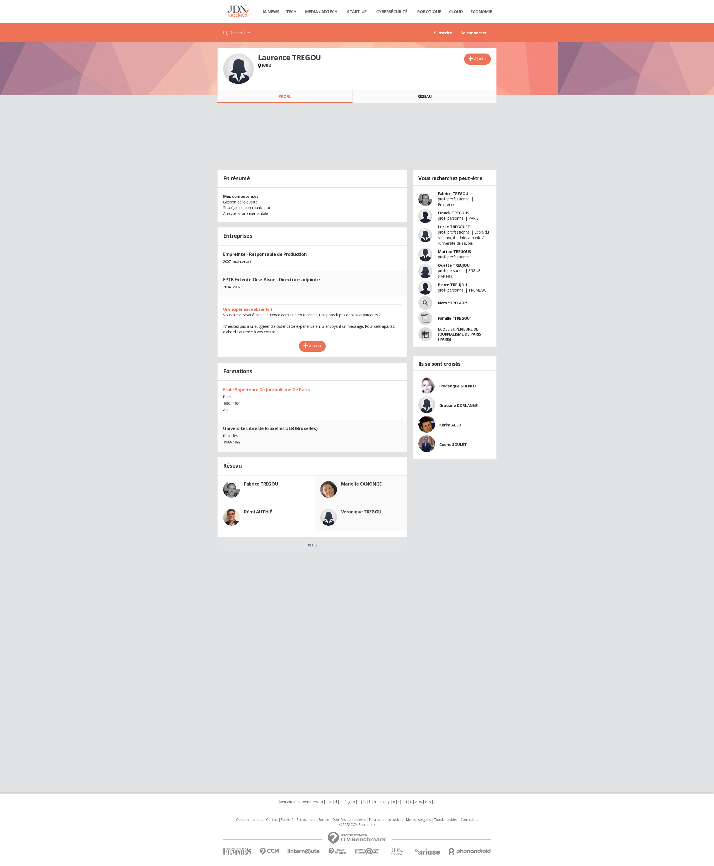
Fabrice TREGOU (261, 484)
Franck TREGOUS (453, 212)
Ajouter (480, 58)
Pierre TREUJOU (452, 284)
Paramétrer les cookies (386, 820)
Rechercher (240, 32)
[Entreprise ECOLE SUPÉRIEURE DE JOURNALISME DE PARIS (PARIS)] (425, 334)
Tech (291, 11)
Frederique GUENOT (458, 386)
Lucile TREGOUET (454, 226)
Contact (272, 820)
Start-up (357, 11)
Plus (312, 544)
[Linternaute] (304, 851)
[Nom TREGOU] (425, 303)
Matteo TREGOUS (454, 251)
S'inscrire (443, 32)
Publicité (287, 820)
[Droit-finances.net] (337, 851)
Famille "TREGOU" (454, 318)
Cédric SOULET (453, 444)
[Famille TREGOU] (425, 318)
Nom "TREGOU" (452, 302)
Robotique (429, 11)
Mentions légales (418, 820)
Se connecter (473, 32)
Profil (285, 96)
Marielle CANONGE (361, 484)
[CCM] (269, 851)
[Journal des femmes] (237, 851)
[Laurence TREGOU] (238, 69)
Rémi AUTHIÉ (258, 512)
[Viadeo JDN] (397, 851)
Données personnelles (349, 820)
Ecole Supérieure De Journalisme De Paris (266, 390)
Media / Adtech (321, 11)
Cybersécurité (391, 11)
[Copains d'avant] (367, 851)
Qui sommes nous (249, 820)
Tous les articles (445, 820)
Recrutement (305, 820)
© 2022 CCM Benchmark (357, 825)
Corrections (469, 820)
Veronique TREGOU (361, 512)
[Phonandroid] (470, 851)
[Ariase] (427, 851)
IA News (271, 11)
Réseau (424, 96)
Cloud (456, 11)
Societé (324, 820)
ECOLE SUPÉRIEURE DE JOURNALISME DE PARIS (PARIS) (459, 334)
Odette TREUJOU (453, 265)
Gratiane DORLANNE (458, 405)
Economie (481, 11)
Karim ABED (450, 425)
